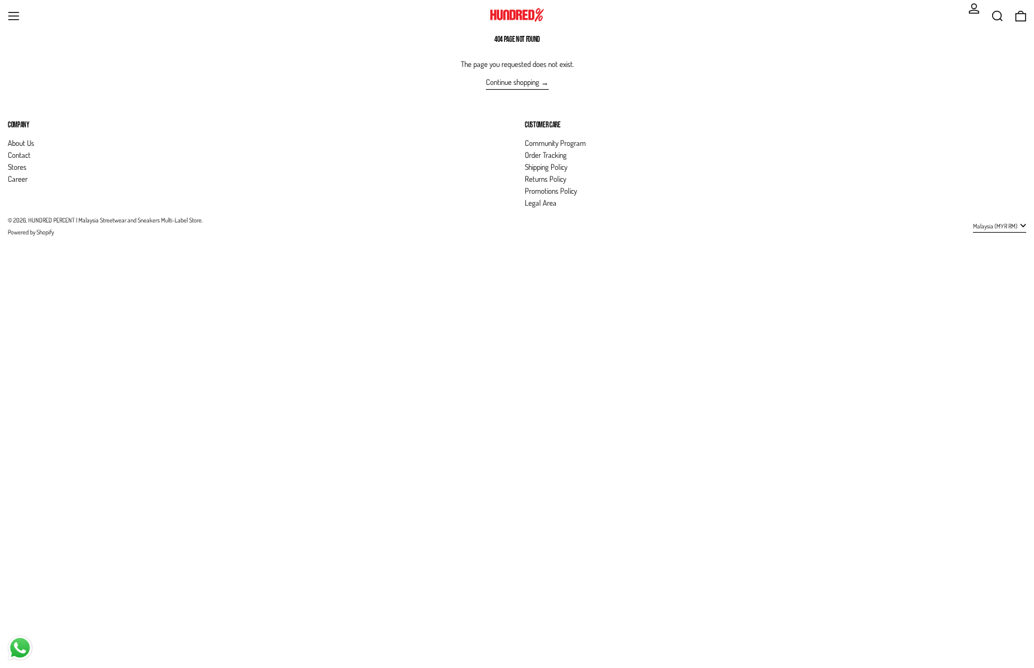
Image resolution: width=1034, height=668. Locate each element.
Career (18, 179)
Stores (17, 167)
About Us (21, 143)
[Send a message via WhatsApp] (20, 648)
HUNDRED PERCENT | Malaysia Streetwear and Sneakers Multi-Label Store (115, 220)
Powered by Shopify (31, 232)
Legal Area (540, 203)
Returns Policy (545, 179)
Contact (19, 155)
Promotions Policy (551, 191)
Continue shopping (512, 82)
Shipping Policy (546, 167)
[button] (997, 16)
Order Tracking (546, 155)
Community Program (555, 143)
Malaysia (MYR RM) (995, 226)
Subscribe (1003, 104)
